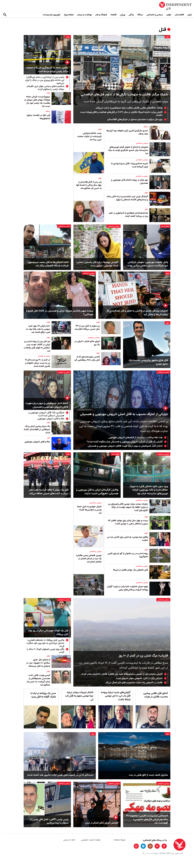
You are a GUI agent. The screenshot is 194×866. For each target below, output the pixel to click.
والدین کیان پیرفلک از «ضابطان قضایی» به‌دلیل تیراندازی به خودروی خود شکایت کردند (45, 643)
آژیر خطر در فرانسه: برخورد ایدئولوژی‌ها (38, 116)
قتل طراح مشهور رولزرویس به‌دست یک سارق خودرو (148, 362)
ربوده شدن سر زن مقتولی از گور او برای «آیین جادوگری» (128, 555)
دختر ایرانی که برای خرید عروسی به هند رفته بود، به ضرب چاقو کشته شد (38, 329)
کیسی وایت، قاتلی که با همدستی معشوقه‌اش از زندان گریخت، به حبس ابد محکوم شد (38, 680)
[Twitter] (157, 846)
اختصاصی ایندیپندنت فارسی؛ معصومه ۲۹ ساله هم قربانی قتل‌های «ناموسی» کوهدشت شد (147, 819)
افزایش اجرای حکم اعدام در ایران (101, 823)
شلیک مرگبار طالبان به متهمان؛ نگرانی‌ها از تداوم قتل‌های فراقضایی (124, 94)
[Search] (5, 15)
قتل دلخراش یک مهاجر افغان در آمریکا (130, 570)
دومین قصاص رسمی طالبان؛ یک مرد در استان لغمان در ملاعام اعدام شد (89, 559)
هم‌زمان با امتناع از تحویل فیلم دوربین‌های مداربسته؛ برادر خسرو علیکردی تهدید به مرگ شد (128, 150)
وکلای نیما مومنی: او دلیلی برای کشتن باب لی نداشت (127, 538)
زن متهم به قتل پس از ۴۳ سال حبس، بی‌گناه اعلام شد (87, 327)
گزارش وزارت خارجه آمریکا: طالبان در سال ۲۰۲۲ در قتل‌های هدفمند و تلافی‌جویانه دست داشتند (121, 114)
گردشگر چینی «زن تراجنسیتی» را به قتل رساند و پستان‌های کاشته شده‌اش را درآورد (127, 198)
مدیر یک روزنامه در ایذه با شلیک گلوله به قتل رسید (43, 695)
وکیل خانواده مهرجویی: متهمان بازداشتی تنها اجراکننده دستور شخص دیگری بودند (147, 264)
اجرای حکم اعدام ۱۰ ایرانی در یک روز (87, 343)
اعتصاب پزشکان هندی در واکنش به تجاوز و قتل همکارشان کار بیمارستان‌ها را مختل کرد (137, 312)
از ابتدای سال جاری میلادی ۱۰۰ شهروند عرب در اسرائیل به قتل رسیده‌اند (38, 663)
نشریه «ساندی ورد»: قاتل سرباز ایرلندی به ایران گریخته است (129, 165)
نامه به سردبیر (69, 840)
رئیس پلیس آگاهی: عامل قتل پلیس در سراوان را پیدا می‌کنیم (49, 821)
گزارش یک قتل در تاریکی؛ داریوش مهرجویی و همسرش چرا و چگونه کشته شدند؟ (124, 441)
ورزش (122, 15)
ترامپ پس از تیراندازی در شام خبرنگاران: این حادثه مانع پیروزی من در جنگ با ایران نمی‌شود (44, 80)
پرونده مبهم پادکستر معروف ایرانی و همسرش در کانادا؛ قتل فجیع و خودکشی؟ (59, 312)
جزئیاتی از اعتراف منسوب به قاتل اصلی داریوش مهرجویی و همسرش (124, 414)
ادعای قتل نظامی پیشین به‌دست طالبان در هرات (155, 695)
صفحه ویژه (69, 15)
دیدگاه (140, 15)
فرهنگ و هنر (101, 15)
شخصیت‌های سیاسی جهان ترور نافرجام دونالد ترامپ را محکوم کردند (45, 88)
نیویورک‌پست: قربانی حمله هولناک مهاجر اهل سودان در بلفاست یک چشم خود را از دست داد (37, 101)
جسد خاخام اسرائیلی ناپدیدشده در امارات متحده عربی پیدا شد (89, 136)
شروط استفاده (120, 840)
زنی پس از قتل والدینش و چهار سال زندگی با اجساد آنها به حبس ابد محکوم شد (89, 185)
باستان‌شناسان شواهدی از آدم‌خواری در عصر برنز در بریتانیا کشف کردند (128, 214)
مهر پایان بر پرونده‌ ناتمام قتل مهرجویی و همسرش (129, 181)
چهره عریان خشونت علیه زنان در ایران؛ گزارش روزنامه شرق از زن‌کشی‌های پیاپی (127, 588)
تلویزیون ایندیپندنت (51, 15)
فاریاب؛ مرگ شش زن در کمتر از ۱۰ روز (143, 655)
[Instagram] (150, 846)
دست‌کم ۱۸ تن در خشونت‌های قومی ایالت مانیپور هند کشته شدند (60, 775)
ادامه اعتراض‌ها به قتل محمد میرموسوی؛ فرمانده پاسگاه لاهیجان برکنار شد (48, 264)
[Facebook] (164, 846)
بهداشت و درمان (84, 15)
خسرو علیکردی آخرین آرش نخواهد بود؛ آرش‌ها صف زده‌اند (127, 132)
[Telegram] (143, 846)
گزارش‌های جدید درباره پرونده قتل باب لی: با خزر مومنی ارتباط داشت (115, 696)
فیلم (48, 438)
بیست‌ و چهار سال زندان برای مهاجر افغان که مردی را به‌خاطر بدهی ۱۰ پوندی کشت (128, 522)
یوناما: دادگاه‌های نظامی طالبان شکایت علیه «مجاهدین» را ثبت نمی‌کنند (128, 107)
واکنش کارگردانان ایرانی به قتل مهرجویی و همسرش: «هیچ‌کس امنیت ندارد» (97, 491)
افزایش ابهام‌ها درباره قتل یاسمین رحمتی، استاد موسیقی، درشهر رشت (97, 264)
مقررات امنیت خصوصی (90, 840)
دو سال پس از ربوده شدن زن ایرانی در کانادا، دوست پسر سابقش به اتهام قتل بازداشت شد (37, 346)
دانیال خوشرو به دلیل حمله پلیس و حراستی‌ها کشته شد (89, 510)
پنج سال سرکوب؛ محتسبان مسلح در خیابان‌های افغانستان (134, 119)
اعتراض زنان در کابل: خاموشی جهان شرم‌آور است (139, 678)
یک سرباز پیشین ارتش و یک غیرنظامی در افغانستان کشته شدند (37, 429)
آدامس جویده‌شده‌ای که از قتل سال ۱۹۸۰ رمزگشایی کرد (87, 358)
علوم (146, 209)
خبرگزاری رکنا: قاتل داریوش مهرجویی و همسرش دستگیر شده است (46, 414)
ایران (189, 15)
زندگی (131, 15)
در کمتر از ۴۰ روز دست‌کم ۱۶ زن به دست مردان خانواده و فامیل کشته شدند (37, 363)
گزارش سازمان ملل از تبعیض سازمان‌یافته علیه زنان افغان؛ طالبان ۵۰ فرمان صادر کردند (121, 674)
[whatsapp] (136, 846)
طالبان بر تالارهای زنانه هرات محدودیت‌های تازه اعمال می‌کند (133, 682)
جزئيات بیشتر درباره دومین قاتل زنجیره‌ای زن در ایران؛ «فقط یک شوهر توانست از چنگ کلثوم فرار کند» (128, 507)
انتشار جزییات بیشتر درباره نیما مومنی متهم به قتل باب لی (79, 696)
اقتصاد (113, 15)
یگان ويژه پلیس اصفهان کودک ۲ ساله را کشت (45, 651)
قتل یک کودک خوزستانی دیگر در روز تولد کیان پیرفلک (48, 632)
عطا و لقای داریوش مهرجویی (50, 418)
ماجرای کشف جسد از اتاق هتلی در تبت (148, 775)
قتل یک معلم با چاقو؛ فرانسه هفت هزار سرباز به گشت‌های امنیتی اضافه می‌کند (49, 491)
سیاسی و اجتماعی (155, 15)
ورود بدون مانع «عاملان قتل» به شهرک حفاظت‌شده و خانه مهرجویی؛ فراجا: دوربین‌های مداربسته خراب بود (148, 490)
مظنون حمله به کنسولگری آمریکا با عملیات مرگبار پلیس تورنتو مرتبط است (47, 69)
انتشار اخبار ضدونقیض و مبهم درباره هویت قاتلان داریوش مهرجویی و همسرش (125, 445)
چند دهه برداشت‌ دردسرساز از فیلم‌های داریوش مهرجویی (135, 437)
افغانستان (179, 15)
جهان (168, 15)
